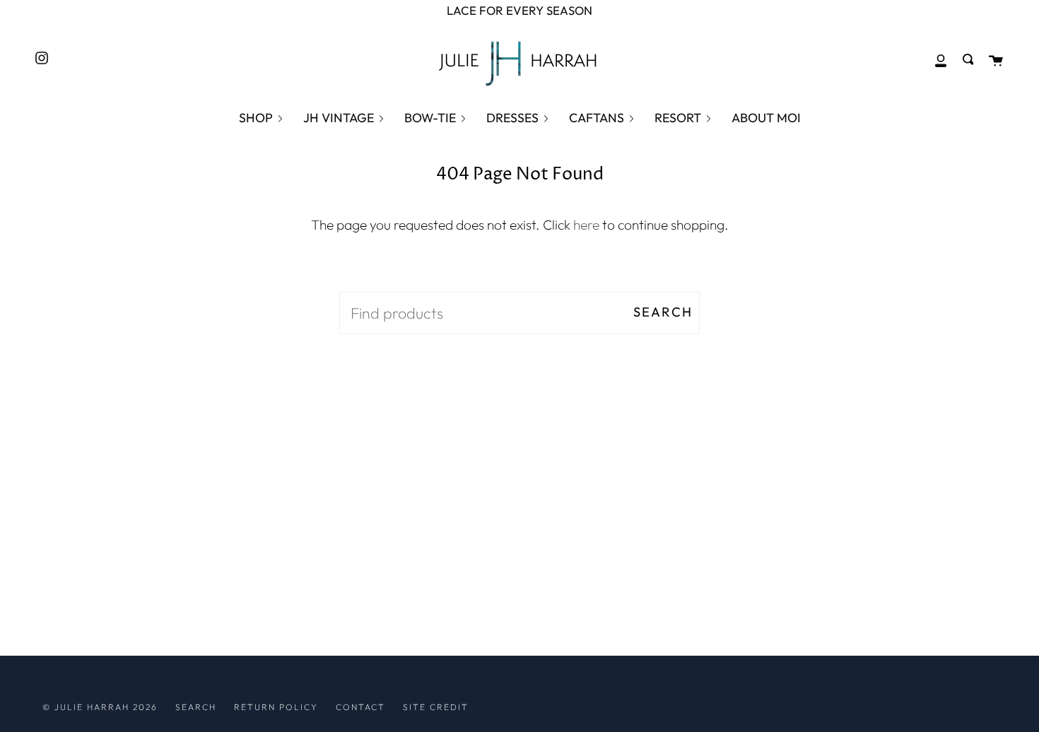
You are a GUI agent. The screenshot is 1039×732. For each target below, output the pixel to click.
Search (663, 312)
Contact (360, 707)
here (586, 224)
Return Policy (276, 707)
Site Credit (436, 707)
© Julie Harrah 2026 (100, 707)
